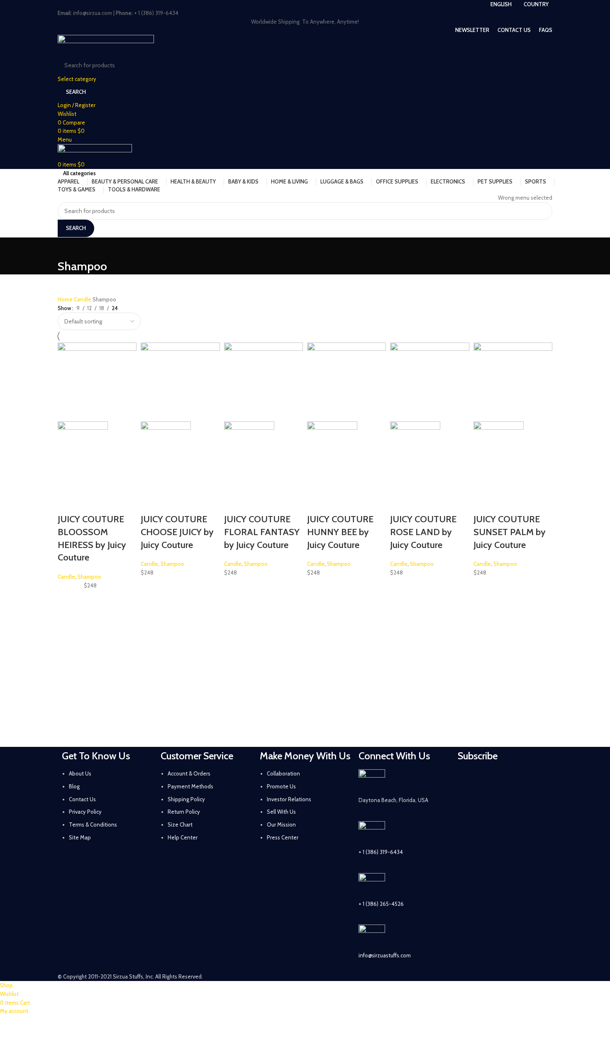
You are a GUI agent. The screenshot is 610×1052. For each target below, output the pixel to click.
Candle (83, 299)
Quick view (90, 482)
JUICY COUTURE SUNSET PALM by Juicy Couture (509, 532)
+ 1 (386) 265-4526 (381, 903)
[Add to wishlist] (68, 502)
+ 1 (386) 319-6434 (381, 852)
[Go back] (68, 247)
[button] (68, 482)
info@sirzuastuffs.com (385, 955)
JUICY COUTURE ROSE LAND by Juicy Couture (423, 532)
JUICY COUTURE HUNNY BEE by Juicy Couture (340, 532)
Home (66, 299)
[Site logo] (106, 44)
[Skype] (512, 803)
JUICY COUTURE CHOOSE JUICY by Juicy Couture (177, 532)
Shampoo (89, 576)
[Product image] (83, 446)
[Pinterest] (534, 779)
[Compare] (112, 482)
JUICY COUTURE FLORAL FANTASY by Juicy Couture (262, 532)
